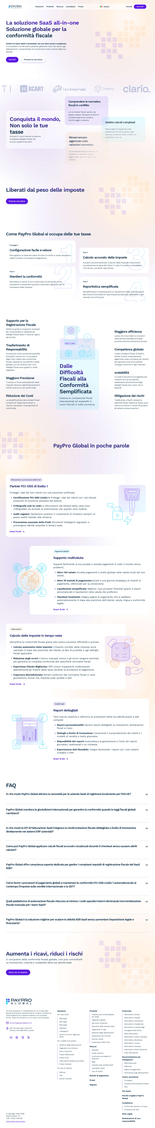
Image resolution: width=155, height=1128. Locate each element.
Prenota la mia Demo (33, 59)
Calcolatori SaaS (98, 1068)
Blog (93, 1062)
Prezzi (81, 6)
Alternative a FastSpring (133, 1024)
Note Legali (127, 1114)
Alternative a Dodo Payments (135, 1049)
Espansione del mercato (101, 1036)
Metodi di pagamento (99, 1076)
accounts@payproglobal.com (21, 1023)
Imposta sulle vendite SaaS (102, 1065)
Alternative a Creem (132, 1043)
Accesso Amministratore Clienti (136, 1084)
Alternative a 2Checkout (133, 1021)
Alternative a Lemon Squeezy (135, 1037)
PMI (60, 1075)
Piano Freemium (65, 1051)
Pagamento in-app (99, 1029)
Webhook (127, 1066)
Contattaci (70, 6)
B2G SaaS (63, 1025)
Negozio (93, 1085)
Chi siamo (126, 1091)
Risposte (95, 1050)
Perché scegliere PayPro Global (133, 1097)
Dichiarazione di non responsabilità (131, 1119)
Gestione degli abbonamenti (70, 1045)
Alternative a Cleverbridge (134, 1027)
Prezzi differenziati (66, 1054)
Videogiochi (63, 1031)
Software (62, 1028)
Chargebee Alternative (132, 1030)
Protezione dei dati (131, 1109)
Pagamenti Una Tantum (68, 1048)
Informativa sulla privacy (15, 1121)
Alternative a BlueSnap (133, 1040)
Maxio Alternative (131, 1033)
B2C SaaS (63, 1022)
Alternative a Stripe (132, 1014)
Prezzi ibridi (64, 1058)
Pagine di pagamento (132, 1069)
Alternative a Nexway (132, 1046)
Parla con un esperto (18, 972)
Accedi (129, 6)
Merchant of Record (99, 1023)
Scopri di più (15, 531)
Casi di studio (97, 1071)
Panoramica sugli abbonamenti (136, 1073)
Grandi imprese (65, 1079)
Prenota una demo (17, 201)
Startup (62, 1072)
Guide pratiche (97, 1053)
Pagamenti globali (99, 1020)
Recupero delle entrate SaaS (103, 1026)
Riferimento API (130, 1063)
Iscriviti (140, 6)
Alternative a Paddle (132, 1018)
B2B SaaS (63, 1018)
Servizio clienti (97, 1039)
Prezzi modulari (65, 1064)
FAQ (125, 1087)
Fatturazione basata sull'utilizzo (71, 1061)
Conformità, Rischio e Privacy (135, 1106)
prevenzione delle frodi (101, 1042)
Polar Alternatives (131, 1053)
